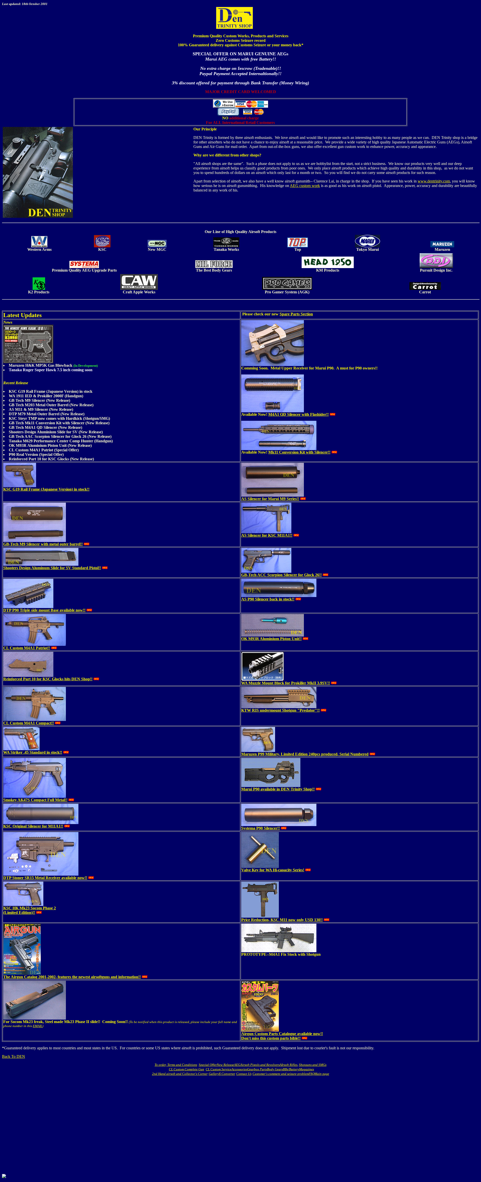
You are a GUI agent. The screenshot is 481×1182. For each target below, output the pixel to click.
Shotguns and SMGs (312, 1065)
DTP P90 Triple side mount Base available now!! (44, 610)
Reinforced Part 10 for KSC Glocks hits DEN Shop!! (47, 679)
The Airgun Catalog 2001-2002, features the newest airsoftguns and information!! (72, 977)
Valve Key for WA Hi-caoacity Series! (272, 870)
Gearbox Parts (257, 1069)
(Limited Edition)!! (19, 912)
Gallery (214, 1074)
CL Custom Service (218, 1069)
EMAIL (37, 1026)
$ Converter (227, 1074)
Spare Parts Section (296, 314)
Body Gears (275, 1069)
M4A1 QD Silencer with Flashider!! (298, 414)
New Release (225, 1065)
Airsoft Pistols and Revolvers (260, 1065)
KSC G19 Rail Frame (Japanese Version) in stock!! (46, 489)
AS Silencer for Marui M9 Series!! (270, 499)
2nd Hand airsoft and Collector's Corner (180, 1074)
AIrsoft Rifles (288, 1065)
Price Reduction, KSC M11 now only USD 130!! (282, 920)
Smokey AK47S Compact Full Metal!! (35, 800)
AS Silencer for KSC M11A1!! (266, 535)
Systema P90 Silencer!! (260, 828)
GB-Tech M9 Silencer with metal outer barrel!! (43, 544)
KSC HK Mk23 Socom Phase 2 (29, 908)
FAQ (311, 1074)
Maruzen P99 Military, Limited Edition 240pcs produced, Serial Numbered (305, 754)
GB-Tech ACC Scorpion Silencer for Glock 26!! (281, 575)
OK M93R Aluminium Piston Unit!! (271, 639)
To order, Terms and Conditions (176, 1065)
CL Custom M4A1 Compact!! (28, 723)
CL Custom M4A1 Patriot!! (26, 648)
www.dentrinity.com (434, 181)
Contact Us (244, 1074)
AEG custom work (305, 185)
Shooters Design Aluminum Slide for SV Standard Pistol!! (52, 568)
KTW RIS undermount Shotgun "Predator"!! (280, 710)
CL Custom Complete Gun (186, 1069)
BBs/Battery (291, 1069)
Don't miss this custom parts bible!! (271, 1038)
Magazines (306, 1069)
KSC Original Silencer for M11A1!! (33, 826)
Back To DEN (13, 1056)
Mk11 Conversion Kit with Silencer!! (299, 452)
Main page (321, 1074)
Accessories (239, 1069)
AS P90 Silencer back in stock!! (267, 599)
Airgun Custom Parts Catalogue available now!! (282, 1034)
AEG (237, 1065)
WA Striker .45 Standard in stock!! (32, 752)
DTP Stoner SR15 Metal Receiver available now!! (45, 878)
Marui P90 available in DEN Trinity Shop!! (278, 789)
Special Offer (208, 1065)
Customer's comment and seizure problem (281, 1074)
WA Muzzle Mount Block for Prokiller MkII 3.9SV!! (285, 683)
